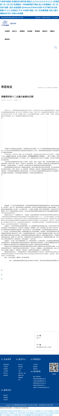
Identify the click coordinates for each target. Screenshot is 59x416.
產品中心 (14, 31)
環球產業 (37, 31)
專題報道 (55, 87)
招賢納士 (52, 31)
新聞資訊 (22, 31)
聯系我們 (48, 17)
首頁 (46, 87)
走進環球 (44, 17)
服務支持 (44, 31)
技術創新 (29, 31)
